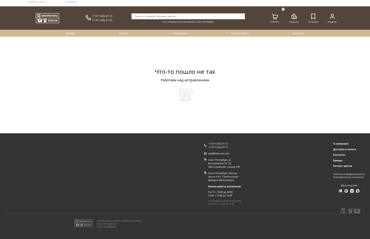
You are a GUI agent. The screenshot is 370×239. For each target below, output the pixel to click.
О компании (71, 1)
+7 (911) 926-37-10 (218, 147)
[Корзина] (275, 17)
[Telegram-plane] (340, 191)
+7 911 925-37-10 (102, 16)
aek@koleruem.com (219, 153)
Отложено (313, 22)
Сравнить (294, 22)
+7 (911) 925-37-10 (218, 143)
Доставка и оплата (37, 1)
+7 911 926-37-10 (102, 20)
